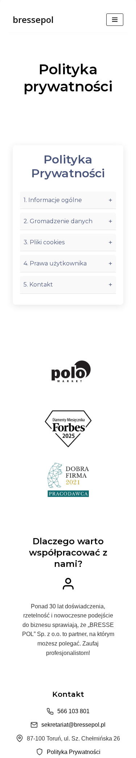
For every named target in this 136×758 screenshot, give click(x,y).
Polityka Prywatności (73, 752)
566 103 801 (73, 711)
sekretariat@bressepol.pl (73, 725)
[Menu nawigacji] (114, 19)
